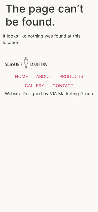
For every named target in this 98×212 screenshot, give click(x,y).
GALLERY (34, 85)
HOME (21, 76)
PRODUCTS (71, 76)
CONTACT (63, 85)
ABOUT (43, 76)
